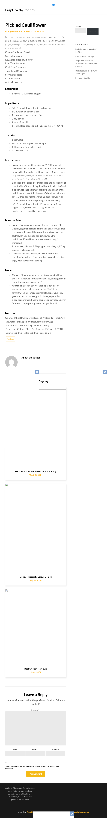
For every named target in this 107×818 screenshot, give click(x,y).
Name (15, 749)
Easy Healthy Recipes (20, 10)
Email (35, 749)
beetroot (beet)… (82, 78)
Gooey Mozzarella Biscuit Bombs (36, 576)
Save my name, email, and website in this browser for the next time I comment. (32, 767)
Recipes (10, 339)
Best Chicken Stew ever (35, 668)
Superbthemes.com (80, 812)
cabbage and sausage (84, 56)
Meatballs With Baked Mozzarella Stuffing (35, 471)
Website (55, 749)
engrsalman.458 (15, 31)
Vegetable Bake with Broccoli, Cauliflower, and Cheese (86, 63)
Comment (35, 710)
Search (78, 26)
